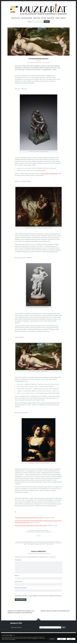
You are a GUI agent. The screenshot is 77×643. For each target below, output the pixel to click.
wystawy (43, 18)
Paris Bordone (51, 542)
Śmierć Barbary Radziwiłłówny (33, 544)
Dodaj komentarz (49, 544)
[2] (58, 393)
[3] (15, 525)
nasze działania (15, 18)
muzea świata (50, 18)
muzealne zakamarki (26, 18)
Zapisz (38, 535)
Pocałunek (57, 542)
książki (57, 18)
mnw (40, 542)
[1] (15, 517)
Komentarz (18, 560)
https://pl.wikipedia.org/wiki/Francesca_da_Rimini (30, 517)
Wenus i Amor (42, 544)
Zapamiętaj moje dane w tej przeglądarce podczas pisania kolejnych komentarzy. (38, 595)
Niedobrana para (44, 542)
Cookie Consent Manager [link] (5, 635)
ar (15, 511)
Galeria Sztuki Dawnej (56, 541)
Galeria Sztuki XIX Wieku (20, 542)
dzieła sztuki (36, 18)
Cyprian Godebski (47, 541)
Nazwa (17, 575)
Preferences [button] (13, 639)
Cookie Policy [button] (35, 638)
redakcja (63, 18)
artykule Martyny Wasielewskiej (49, 173)
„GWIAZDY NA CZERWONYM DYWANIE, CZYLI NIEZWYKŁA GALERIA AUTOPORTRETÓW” (21, 611)
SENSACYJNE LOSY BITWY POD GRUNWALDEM (55, 611)
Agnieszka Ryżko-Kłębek (33, 541)
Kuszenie (33, 542)
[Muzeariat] (38, 8)
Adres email (19, 581)
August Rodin (41, 541)
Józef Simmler (28, 542)
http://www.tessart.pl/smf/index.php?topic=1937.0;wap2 (31, 525)
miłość (37, 542)
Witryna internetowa (20, 587)
